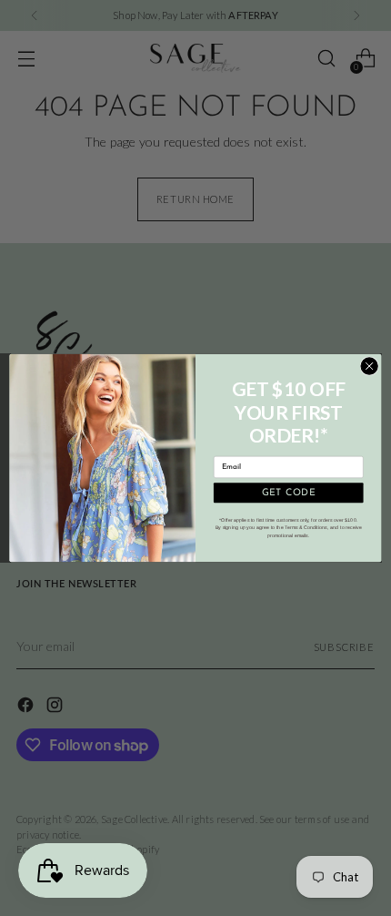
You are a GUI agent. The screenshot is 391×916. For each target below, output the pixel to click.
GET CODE (289, 492)
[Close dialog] (369, 366)
